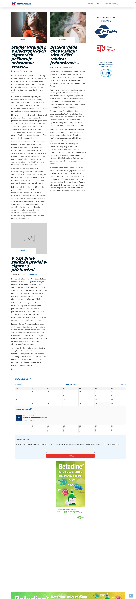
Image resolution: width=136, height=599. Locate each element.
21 (80, 403)
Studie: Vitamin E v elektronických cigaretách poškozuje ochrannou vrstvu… (28, 56)
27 (16, 391)
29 (48, 391)
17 (16, 403)
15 (96, 399)
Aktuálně (24, 39)
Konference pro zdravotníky (34, 418)
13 (64, 399)
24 (16, 426)
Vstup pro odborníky (111, 4)
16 (112, 399)
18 (32, 403)
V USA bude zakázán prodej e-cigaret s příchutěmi (29, 263)
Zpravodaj (90, 4)
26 (48, 426)
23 (112, 403)
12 (48, 399)
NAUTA (14, 195)
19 (48, 403)
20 (64, 403)
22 (96, 403)
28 (32, 391)
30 (64, 391)
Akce (98, 4)
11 (32, 399)
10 (16, 399)
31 (80, 391)
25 (32, 426)
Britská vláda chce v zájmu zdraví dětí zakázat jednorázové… (64, 54)
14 (80, 399)
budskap (31, 71)
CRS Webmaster (32, 274)
